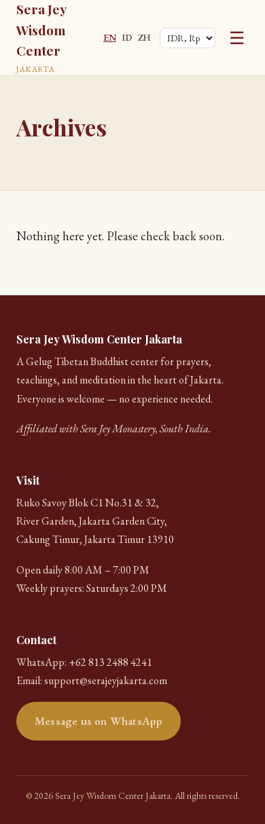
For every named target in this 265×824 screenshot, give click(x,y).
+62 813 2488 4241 (110, 662)
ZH (144, 37)
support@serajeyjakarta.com (105, 680)
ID (127, 37)
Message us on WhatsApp (98, 720)
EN (109, 37)
